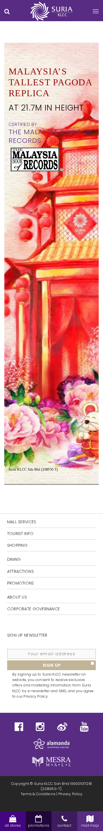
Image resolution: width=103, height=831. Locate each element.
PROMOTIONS (20, 583)
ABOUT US (17, 597)
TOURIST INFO (20, 533)
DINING (14, 559)
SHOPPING (17, 545)
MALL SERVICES (21, 522)
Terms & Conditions (38, 793)
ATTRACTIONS (20, 571)
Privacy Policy (70, 793)
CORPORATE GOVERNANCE (33, 609)
